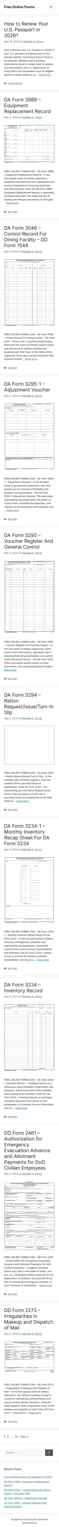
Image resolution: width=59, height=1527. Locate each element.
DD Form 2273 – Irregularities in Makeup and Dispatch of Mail (28, 1319)
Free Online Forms (19, 7)
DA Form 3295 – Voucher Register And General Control (28, 541)
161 (17, 1436)
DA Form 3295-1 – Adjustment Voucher (27, 387)
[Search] (49, 1452)
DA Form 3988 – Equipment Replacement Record (27, 105)
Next (24, 1436)
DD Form (12, 1294)
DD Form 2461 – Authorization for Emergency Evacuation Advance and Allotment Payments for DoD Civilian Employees (27, 1150)
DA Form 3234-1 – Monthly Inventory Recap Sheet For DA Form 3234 (27, 834)
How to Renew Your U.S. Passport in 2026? (26, 29)
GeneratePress (29, 1522)
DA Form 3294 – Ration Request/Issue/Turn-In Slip (29, 703)
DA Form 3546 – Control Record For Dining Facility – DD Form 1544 (26, 236)
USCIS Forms (15, 83)
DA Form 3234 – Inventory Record (23, 987)
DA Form (12, 211)
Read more (45, 74)
